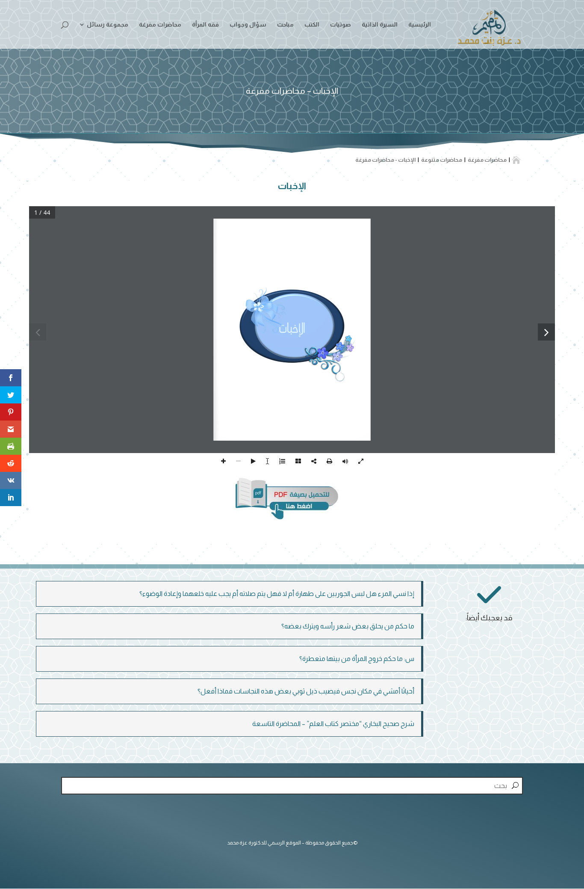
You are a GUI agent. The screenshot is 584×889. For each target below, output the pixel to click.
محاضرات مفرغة (160, 24)
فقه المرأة (205, 24)
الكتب (311, 24)
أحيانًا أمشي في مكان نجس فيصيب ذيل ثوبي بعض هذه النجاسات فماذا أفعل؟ (306, 691)
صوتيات (340, 24)
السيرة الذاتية (380, 24)
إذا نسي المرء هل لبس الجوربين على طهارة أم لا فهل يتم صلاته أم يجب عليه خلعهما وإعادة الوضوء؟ (276, 593)
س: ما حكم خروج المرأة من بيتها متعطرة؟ (356, 658)
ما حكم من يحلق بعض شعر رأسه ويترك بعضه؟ (347, 626)
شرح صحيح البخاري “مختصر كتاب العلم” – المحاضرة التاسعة (333, 723)
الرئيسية (419, 24)
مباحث (285, 24)
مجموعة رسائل (107, 24)
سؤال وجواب (248, 24)
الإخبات (292, 186)
